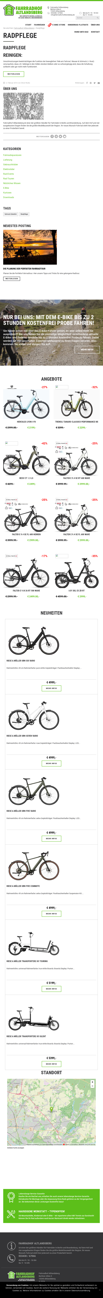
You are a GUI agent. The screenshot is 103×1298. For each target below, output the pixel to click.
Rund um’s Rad (81, 32)
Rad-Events (8, 174)
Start (28, 25)
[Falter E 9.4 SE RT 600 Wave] (77, 460)
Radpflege (20, 35)
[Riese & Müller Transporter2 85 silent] (34, 1014)
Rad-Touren (8, 178)
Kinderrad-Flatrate (78, 25)
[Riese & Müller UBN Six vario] (34, 638)
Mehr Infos (87, 349)
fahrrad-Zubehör (11, 214)
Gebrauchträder (10, 164)
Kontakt (95, 32)
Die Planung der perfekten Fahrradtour (24, 268)
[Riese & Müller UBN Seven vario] (34, 713)
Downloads (8, 197)
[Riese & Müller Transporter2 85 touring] (34, 939)
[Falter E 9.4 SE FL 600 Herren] (26, 516)
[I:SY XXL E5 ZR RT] (77, 573)
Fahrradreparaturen (12, 155)
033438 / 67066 (57, 13)
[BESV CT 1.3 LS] (26, 460)
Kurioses (7, 192)
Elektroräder (8, 169)
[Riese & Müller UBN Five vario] (34, 789)
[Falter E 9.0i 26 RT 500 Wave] (26, 573)
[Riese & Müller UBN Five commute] (34, 864)
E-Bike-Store (58, 25)
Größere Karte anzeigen (15, 1148)
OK (41, 1294)
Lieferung (7, 160)
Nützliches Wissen (12, 183)
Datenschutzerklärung (53, 1294)
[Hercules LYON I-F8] (26, 404)
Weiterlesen (14, 74)
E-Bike (6, 188)
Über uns (95, 25)
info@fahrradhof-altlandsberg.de (63, 15)
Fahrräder (39, 25)
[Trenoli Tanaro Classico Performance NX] (77, 404)
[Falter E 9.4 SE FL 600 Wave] (77, 516)
